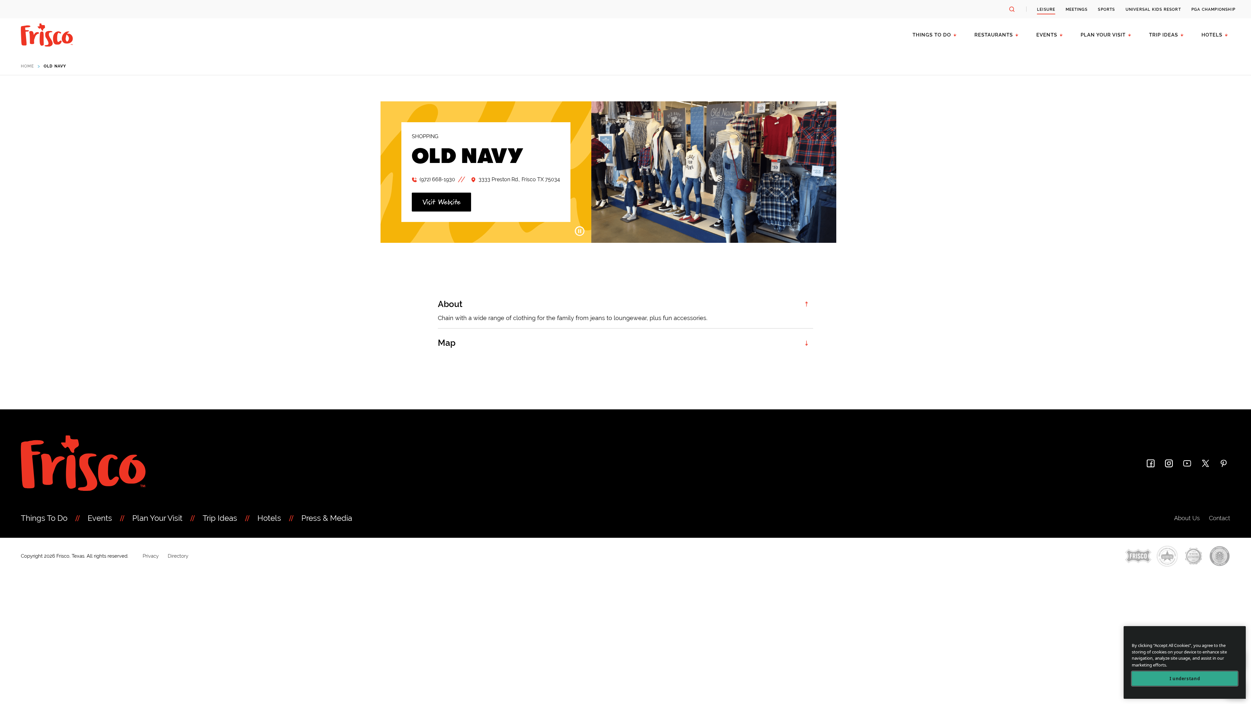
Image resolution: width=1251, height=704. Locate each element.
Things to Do (932, 35)
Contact (1219, 518)
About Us (1187, 518)
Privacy (151, 556)
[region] (1185, 662)
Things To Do (44, 518)
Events (1046, 35)
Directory (178, 556)
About (450, 304)
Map (446, 343)
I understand (1185, 679)
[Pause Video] (579, 231)
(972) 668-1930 (437, 179)
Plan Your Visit (1103, 35)
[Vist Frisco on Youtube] (1187, 463)
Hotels (1211, 35)
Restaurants (993, 35)
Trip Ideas (1163, 35)
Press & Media (326, 518)
